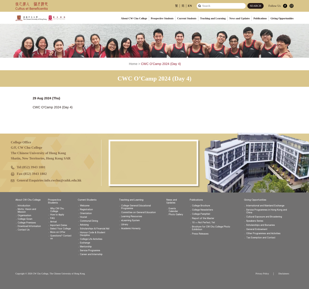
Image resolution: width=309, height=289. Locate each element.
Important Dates (58, 225)
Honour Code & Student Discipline (92, 233)
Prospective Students (162, 18)
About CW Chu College (134, 18)
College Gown (25, 219)
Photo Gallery (176, 214)
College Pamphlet (201, 214)
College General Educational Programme (136, 207)
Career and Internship (91, 254)
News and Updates (239, 18)
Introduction (24, 205)
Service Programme (90, 250)
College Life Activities (91, 239)
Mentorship (86, 246)
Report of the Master (203, 218)
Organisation (24, 215)
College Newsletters (202, 210)
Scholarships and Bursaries (260, 225)
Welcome (84, 205)
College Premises (27, 222)
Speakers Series (254, 221)
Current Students (186, 18)
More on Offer (57, 232)
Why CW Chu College (57, 209)
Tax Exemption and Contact (260, 237)
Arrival (53, 222)
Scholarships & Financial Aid (94, 228)
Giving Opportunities (282, 18)
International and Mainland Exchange (265, 205)
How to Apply (57, 214)
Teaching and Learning (213, 18)
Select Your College (60, 228)
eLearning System (130, 220)
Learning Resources (131, 216)
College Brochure (201, 205)
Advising (84, 225)
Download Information (29, 226)
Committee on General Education (138, 212)
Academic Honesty (130, 228)
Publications (260, 18)
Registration (86, 209)
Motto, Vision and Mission (27, 210)
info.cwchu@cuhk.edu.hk (62, 180)
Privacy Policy (262, 273)
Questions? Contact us (60, 237)
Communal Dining (89, 221)
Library (124, 224)
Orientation (86, 213)
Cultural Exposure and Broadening (264, 217)
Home (133, 64)
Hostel (83, 217)
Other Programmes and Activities (263, 233)
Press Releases (200, 234)
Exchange (85, 243)
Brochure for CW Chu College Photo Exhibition (211, 228)
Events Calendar (173, 209)
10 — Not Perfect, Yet (203, 222)
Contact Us (24, 230)
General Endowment (256, 229)
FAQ (52, 218)
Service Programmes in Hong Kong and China (266, 211)
